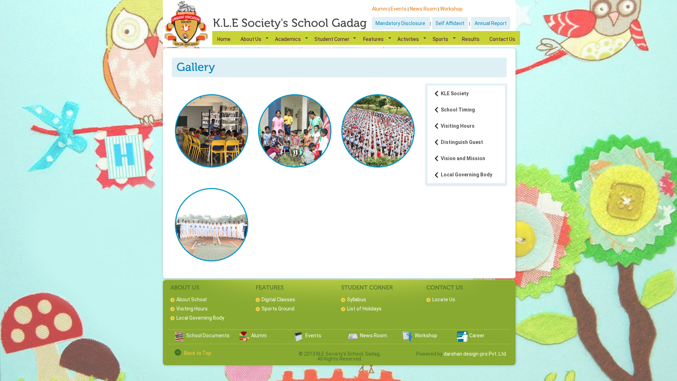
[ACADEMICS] (213, 130)
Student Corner (332, 39)
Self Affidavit (449, 23)
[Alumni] (244, 340)
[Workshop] (407, 340)
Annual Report (491, 23)
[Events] (298, 340)
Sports (440, 39)
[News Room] (353, 340)
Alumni (380, 9)
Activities (408, 39)
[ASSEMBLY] (380, 130)
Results (471, 39)
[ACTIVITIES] (296, 130)
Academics (288, 39)
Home (224, 39)
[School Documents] (179, 340)
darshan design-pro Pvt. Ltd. (475, 354)
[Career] (462, 340)
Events (399, 9)
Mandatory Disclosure (401, 23)
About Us (250, 39)
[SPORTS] (213, 224)
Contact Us (502, 39)
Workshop (451, 9)
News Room (423, 9)
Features (373, 39)
